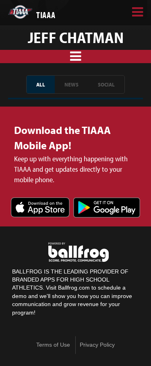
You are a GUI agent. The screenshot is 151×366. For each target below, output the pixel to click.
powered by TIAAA (78, 252)
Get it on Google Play (106, 208)
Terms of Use (53, 345)
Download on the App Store (40, 208)
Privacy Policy (97, 345)
